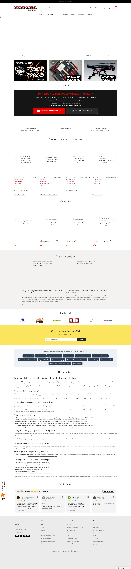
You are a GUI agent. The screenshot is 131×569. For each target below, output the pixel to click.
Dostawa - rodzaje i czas (73, 533)
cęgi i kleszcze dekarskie (51, 398)
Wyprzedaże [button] (65, 201)
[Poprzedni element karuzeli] (14, 320)
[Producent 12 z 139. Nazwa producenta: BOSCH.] (108, 320)
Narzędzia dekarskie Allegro (48, 541)
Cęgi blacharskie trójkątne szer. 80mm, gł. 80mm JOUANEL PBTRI (51, 241)
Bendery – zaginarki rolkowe (83, 356)
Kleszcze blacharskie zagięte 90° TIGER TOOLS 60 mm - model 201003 (78, 178)
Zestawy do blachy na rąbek (100, 356)
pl (91, 7)
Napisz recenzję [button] (108, 491)
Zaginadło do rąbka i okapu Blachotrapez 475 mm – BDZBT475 (104, 178)
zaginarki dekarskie (77, 398)
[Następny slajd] (127, 35)
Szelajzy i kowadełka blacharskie (27, 360)
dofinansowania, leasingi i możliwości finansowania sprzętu (42, 456)
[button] (42, 14)
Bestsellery (43, 530)
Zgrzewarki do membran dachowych (76, 360)
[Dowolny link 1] (29, 536)
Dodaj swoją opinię (72, 538)
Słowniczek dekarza (46, 544)
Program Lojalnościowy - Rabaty (75, 527)
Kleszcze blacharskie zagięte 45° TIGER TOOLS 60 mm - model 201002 (52, 178)
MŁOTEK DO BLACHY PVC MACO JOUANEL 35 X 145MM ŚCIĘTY (104, 241)
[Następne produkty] (114, 159)
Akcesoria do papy (93, 360)
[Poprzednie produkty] (17, 159)
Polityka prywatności (98, 530)
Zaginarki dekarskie (44, 360)
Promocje (43, 527)
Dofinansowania (45, 524)
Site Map (95, 538)
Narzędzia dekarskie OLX (47, 538)
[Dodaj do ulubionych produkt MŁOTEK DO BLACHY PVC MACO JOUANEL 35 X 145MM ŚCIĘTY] (115, 207)
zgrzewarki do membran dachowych (106, 398)
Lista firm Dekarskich (72, 544)
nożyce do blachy (40, 398)
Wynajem (43, 533)
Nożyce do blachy (40, 356)
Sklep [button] (42, 521)
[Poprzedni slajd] (3, 35)
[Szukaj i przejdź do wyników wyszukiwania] (82, 8)
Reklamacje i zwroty (98, 533)
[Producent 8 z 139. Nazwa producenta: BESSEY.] (39, 320)
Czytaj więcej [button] (45, 510)
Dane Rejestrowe (97, 544)
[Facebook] (16, 536)
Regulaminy (96, 527)
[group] (65, 35)
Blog (68, 535)
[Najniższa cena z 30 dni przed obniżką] (37, 185)
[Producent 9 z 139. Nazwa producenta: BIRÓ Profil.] (57, 320)
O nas (94, 524)
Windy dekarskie (77, 363)
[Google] (26, 536)
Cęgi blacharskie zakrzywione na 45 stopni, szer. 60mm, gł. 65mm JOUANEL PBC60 (77, 241)
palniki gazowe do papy (88, 398)
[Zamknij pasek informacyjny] (116, 1)
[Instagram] (18, 536)
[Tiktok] (24, 536)
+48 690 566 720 (19, 532)
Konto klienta (70, 524)
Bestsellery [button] (77, 139)
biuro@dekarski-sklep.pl (20, 529)
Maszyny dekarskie (28, 356)
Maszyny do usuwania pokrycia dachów (60, 363)
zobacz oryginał (21, 508)
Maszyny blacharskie (106, 360)
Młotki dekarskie (68, 356)
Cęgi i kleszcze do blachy (55, 356)
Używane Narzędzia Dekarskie (48, 535)
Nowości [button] (53, 139)
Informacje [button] (96, 521)
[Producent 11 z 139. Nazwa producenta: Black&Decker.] (91, 320)
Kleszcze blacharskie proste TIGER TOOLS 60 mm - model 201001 (26, 178)
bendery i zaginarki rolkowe (65, 398)
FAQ (94, 535)
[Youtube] (21, 536)
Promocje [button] (64, 139)
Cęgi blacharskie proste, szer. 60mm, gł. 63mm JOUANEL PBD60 (24, 241)
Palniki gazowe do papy (58, 360)
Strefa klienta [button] (71, 521)
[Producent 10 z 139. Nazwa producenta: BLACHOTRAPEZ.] (74, 320)
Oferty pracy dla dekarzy (73, 541)
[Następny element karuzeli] (116, 320)
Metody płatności (71, 530)
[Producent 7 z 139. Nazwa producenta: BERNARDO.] (22, 320)
